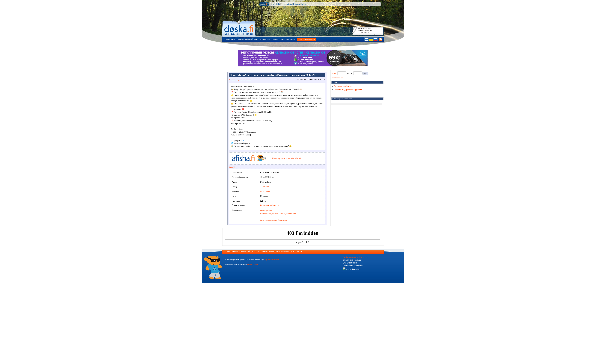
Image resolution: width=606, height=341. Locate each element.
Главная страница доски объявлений (239, 28)
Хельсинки (264, 187)
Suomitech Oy (286, 251)
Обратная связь (350, 263)
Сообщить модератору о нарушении (347, 90)
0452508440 (265, 191)
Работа (303, 4)
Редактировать (266, 210)
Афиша (289, 4)
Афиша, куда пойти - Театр (240, 80)
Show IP (232, 167)
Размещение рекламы (353, 266)
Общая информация (352, 260)
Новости (296, 4)
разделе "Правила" (253, 264)
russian (263, 4)
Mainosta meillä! (352, 269)
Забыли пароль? (337, 77)
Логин (333, 73)
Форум (271, 4)
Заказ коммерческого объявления (273, 220)
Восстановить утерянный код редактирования (278, 213)
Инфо (278, 4)
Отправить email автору (269, 205)
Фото (283, 4)
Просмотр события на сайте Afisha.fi (286, 158)
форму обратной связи (271, 259)
